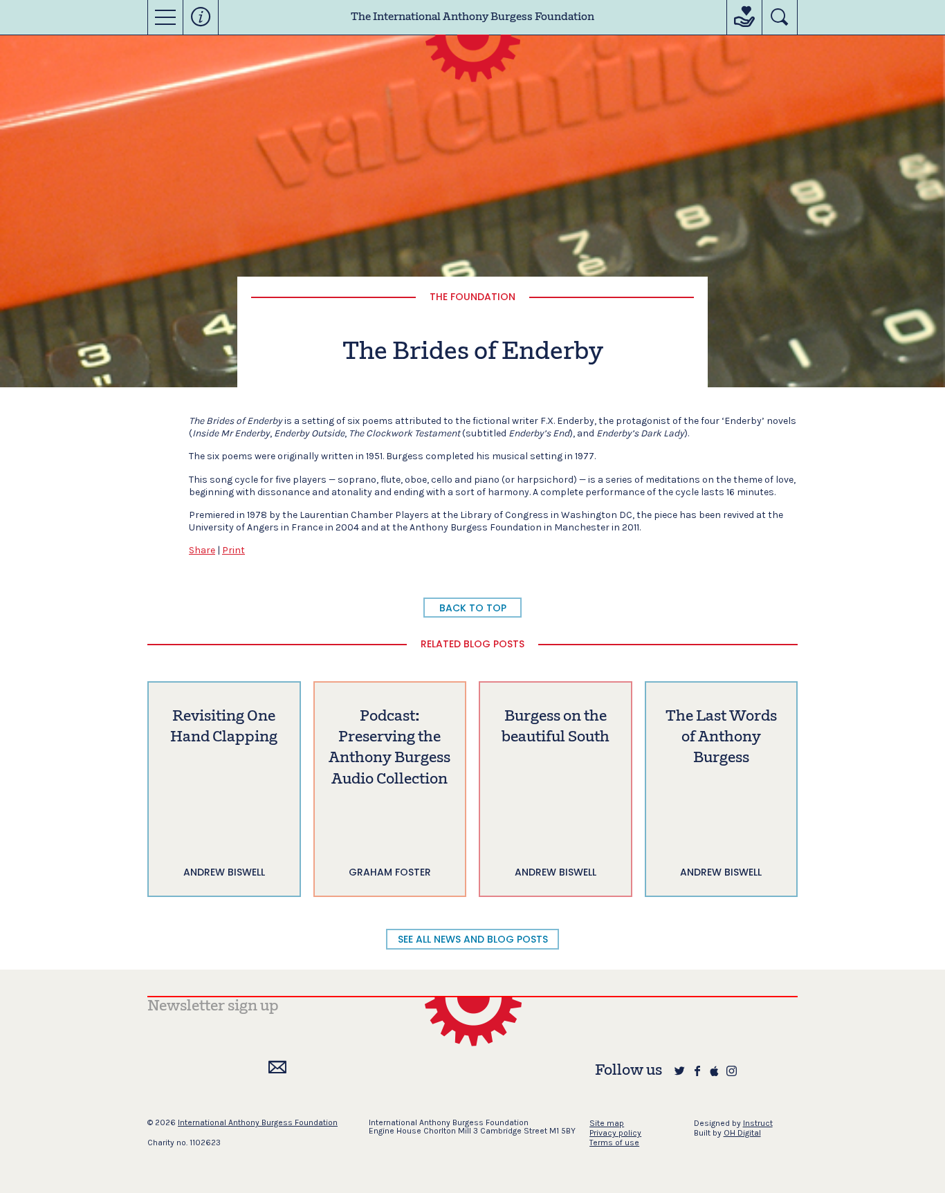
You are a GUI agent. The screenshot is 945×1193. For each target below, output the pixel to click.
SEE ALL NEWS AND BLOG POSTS (473, 939)
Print (233, 550)
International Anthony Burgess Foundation (258, 1122)
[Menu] (165, 17)
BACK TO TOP (472, 608)
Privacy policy (615, 1133)
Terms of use (614, 1142)
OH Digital (742, 1133)
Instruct (758, 1123)
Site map (606, 1123)
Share (202, 550)
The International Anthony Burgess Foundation (472, 17)
